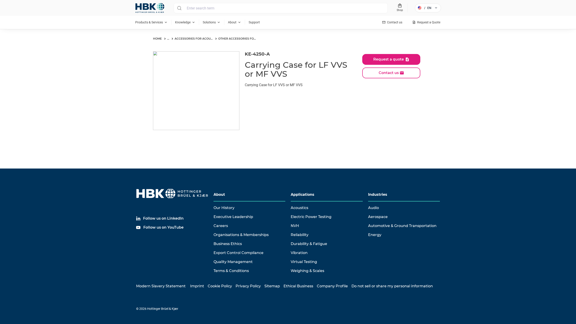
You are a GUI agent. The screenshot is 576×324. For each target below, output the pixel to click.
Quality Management (233, 262)
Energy (374, 235)
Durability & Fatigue (309, 244)
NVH (295, 226)
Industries (377, 194)
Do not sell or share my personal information (392, 286)
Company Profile (332, 286)
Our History (224, 208)
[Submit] (179, 8)
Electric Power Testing (311, 217)
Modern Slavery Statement (161, 286)
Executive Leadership (233, 217)
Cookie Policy (220, 286)
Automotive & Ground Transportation (402, 226)
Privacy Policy (248, 286)
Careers (221, 226)
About (219, 194)
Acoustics (299, 208)
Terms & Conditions (231, 271)
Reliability (299, 235)
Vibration (299, 253)
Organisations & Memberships (241, 235)
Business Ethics (228, 244)
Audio (373, 208)
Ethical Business (298, 286)
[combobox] (281, 8)
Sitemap (272, 286)
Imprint (197, 286)
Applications (302, 194)
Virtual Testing (304, 262)
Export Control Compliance (238, 253)
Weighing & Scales (307, 271)
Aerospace (378, 217)
